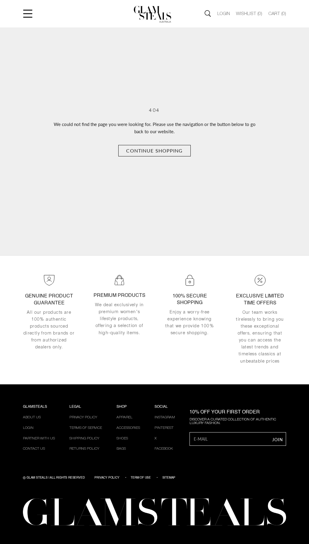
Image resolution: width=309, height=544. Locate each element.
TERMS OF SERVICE (85, 427)
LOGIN (28, 427)
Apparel (124, 417)
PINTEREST (164, 427)
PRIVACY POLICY (83, 417)
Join (277, 439)
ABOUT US (32, 417)
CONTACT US (34, 448)
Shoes (122, 438)
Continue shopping (154, 150)
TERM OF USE (141, 477)
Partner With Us (39, 438)
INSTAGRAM (164, 417)
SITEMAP (169, 477)
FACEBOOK (163, 448)
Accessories (128, 427)
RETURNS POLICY (84, 448)
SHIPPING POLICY (84, 438)
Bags (121, 448)
